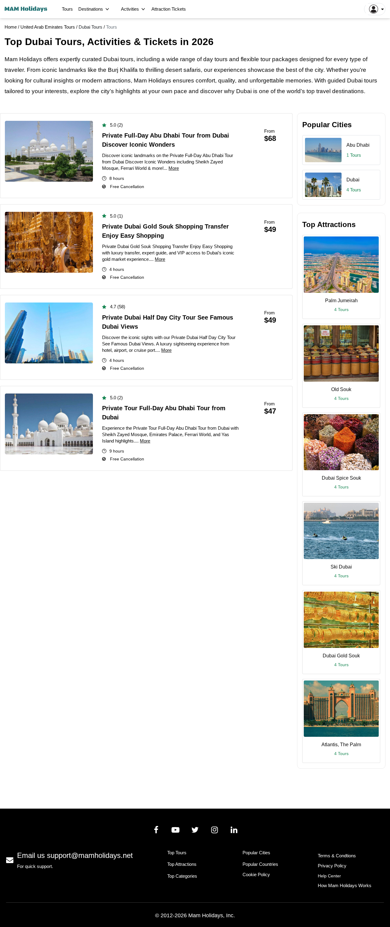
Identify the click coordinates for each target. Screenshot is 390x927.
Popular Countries (260, 864)
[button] (374, 9)
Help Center (329, 875)
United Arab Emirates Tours (48, 27)
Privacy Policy (332, 865)
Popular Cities (256, 852)
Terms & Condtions (337, 855)
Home (11, 27)
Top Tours (176, 852)
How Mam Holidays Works (344, 885)
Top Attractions (182, 864)
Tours (67, 9)
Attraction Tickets (168, 9)
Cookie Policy (256, 874)
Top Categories (182, 876)
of (273, 91)
